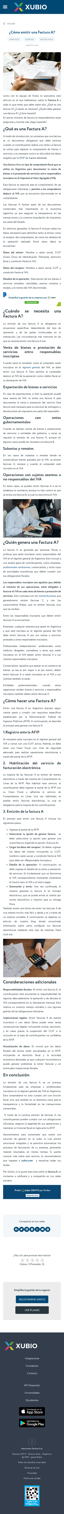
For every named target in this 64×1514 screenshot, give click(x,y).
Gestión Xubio (46, 39)
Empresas (29, 39)
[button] (5, 7)
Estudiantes (32, 1400)
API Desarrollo (32, 1385)
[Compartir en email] (42, 1229)
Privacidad (32, 1473)
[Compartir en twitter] (21, 1229)
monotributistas (47, 596)
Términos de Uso (32, 1467)
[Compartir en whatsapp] (37, 1229)
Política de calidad (32, 1478)
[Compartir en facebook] (16, 1229)
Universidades (32, 1393)
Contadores (32, 1366)
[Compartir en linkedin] (26, 1229)
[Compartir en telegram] (32, 1229)
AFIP (22, 158)
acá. (11, 934)
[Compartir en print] (47, 1229)
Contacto (32, 1373)
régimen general (31, 367)
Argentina (14, 39)
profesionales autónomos (16, 567)
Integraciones (32, 1358)
